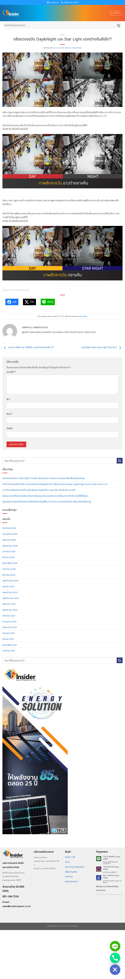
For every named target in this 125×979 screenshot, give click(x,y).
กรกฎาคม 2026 (9, 534)
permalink (82, 316)
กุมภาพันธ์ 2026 (10, 563)
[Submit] (118, 25)
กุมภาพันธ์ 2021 (9, 645)
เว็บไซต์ (10, 428)
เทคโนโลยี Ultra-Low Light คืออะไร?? (99, 347)
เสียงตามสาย (71, 872)
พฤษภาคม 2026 (10, 545)
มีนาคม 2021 (8, 639)
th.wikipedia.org (21, 290)
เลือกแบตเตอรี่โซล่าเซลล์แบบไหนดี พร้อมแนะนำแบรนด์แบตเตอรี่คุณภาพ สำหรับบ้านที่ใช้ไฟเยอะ (45, 496)
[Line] (115, 946)
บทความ (69, 876)
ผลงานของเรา (71, 881)
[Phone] (115, 958)
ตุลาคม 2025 (8, 586)
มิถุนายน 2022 (9, 604)
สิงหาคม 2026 (9, 528)
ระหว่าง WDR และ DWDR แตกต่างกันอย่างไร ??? (30, 347)
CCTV (62, 35)
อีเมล (9, 414)
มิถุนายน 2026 (9, 540)
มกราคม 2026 (9, 569)
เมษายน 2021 (8, 633)
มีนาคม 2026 (8, 557)
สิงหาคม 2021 (8, 615)
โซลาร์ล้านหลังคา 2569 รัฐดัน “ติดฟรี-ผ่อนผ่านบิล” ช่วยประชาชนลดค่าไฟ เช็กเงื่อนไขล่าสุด (43, 478)
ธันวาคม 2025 (8, 575)
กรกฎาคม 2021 (9, 621)
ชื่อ (8, 399)
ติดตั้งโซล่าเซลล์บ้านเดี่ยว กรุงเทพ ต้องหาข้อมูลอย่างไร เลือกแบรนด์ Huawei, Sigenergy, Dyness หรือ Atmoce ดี (54, 484)
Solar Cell (70, 857)
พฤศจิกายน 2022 (10, 598)
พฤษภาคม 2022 (9, 610)
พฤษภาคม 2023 (10, 592)
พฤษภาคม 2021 (9, 627)
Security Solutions (74, 867)
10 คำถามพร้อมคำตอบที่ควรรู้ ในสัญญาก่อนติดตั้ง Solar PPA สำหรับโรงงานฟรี (38, 490)
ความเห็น (11, 372)
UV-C (67, 862)
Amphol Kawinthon (73, 48)
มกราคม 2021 (8, 650)
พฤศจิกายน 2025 (10, 580)
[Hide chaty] (115, 969)
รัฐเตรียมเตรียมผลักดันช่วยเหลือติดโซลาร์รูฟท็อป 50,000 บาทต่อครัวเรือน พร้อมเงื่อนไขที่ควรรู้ (46, 501)
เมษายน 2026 (8, 551)
